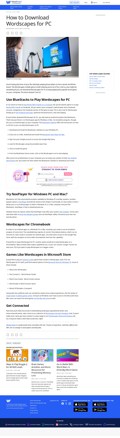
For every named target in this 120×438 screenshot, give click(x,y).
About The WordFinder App (38, 403)
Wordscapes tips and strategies (57, 313)
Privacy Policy (64, 185)
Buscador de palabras (95, 424)
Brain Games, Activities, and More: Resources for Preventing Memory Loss (41, 370)
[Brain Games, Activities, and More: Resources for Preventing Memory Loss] (42, 355)
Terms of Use (55, 185)
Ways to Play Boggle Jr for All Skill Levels (16, 365)
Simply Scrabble (63, 424)
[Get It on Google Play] (81, 410)
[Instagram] (69, 403)
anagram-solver (28, 260)
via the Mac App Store (42, 298)
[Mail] (21, 33)
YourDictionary (110, 424)
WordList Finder (49, 424)
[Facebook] (8, 33)
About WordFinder (35, 400)
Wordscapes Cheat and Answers (60, 316)
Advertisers (33, 405)
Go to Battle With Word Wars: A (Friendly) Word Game (67, 367)
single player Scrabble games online (19, 296)
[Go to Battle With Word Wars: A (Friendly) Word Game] (68, 355)
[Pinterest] (16, 33)
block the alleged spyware (29, 214)
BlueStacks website (49, 122)
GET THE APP (74, 2)
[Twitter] (12, 33)
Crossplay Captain (78, 424)
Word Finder (8, 11)
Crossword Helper (35, 424)
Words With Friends (13, 107)
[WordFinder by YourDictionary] (14, 2)
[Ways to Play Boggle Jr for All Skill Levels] (17, 355)
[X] (66, 403)
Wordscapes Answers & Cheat (16, 424)
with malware (64, 212)
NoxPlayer (23, 202)
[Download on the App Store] (81, 404)
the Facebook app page (24, 113)
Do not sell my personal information (14, 408)
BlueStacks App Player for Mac (53, 134)
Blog (14, 11)
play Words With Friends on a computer (38, 105)
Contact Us (33, 408)
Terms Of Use (34, 413)
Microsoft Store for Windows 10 (59, 262)
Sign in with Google (55, 180)
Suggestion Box (54, 400)
